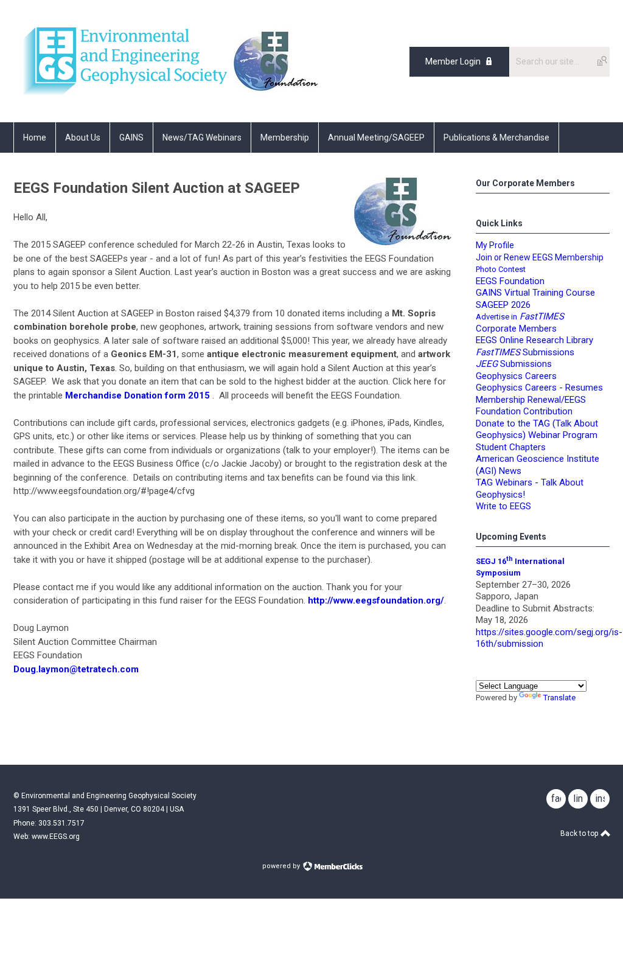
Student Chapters (511, 447)
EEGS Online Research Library (534, 340)
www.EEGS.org (56, 836)
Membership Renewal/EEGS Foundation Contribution (531, 405)
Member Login (453, 61)
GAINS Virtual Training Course (535, 292)
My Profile (495, 245)
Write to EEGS (503, 506)
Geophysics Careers (516, 376)
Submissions (514, 363)
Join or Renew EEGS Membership (540, 257)
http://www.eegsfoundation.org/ (376, 600)
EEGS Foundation (510, 281)
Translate (559, 697)
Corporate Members (516, 328)
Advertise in (520, 316)
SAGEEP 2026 (503, 304)
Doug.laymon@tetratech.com (76, 669)
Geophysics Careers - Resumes (539, 387)
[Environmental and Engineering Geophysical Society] (122, 94)
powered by (282, 866)
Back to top (580, 833)
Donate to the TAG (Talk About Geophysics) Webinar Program (537, 429)
